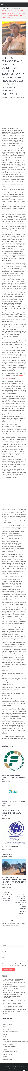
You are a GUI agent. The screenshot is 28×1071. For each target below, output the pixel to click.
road (19, 375)
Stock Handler (7, 854)
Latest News (6, 1039)
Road (5, 378)
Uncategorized (20, 97)
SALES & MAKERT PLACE (10, 1051)
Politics (5, 1049)
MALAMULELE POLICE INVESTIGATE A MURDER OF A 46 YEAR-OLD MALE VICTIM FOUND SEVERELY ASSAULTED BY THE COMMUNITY (14, 881)
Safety (9, 378)
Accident (5, 1021)
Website (4, 958)
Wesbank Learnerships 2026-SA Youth (13, 802)
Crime (5, 1026)
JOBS (4, 1036)
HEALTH (5, 1034)
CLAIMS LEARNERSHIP (10, 847)
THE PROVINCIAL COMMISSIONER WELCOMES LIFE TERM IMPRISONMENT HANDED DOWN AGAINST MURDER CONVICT (21, 902)
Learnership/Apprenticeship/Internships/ (15, 1041)
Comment (5, 928)
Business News (7, 1024)
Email (4, 951)
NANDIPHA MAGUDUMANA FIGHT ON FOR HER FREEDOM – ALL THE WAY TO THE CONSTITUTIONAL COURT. (14, 1002)
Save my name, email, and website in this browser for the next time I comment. (14, 964)
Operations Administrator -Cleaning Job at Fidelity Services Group (13, 777)
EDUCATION (6, 1029)
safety (23, 375)
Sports (5, 1056)
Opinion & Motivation (9, 1046)
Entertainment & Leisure (10, 1031)
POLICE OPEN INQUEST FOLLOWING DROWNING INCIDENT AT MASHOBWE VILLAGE (11, 813)
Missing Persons (8, 1044)
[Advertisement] (14, 114)
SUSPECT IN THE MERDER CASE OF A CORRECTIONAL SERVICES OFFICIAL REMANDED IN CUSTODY (14, 988)
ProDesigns (18, 1068)
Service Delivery (8, 1054)
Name (4, 945)
